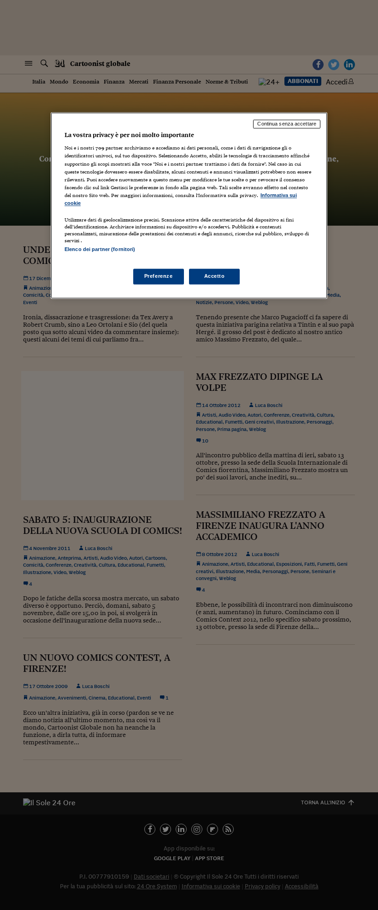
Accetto (214, 276)
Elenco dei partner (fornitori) (100, 249)
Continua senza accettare (286, 123)
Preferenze (158, 276)
